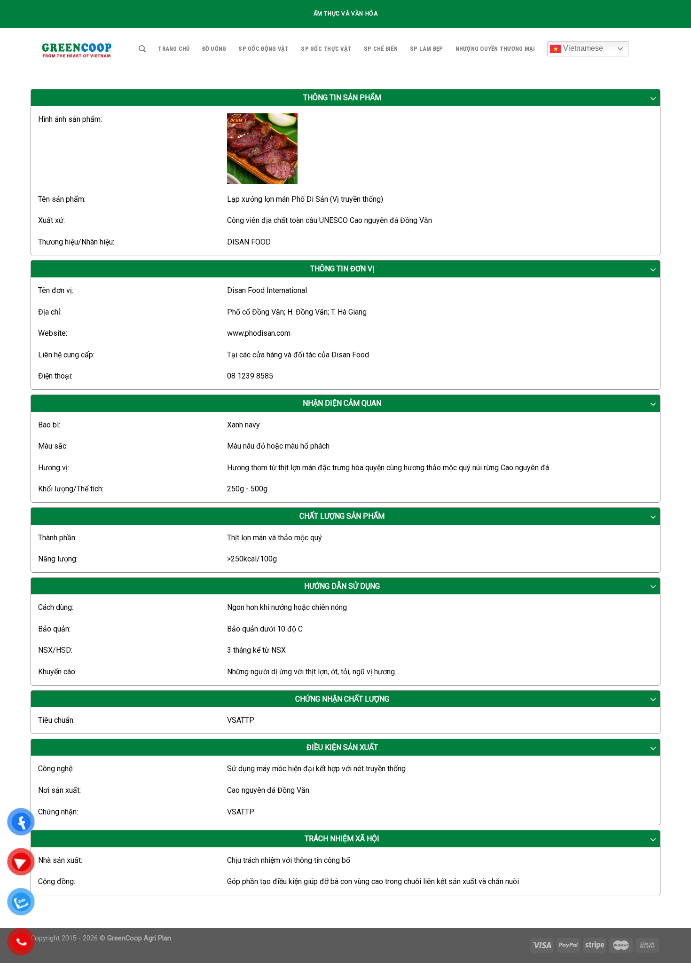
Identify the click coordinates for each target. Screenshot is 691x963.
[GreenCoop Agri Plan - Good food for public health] (78, 48)
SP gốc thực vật (326, 48)
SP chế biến (381, 48)
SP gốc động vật (263, 48)
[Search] (142, 49)
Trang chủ (173, 48)
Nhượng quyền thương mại (495, 48)
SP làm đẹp (426, 48)
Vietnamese (582, 48)
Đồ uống (214, 48)
